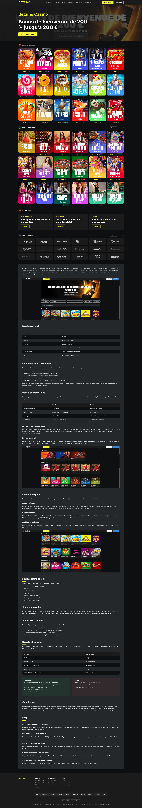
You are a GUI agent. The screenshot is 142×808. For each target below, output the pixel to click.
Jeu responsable (66, 782)
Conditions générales (67, 784)
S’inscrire (25, 226)
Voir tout (113, 45)
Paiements (50, 784)
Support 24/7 (65, 780)
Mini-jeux (37, 784)
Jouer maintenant (28, 34)
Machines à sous (50, 2)
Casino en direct (60, 2)
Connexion (108, 2)
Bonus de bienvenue (53, 780)
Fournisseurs (78, 2)
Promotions (70, 2)
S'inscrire (119, 2)
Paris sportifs (87, 2)
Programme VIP (52, 782)
